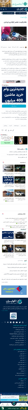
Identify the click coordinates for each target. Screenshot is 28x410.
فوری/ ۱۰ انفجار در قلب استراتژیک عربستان (18, 270)
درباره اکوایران (21, 385)
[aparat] (8, 322)
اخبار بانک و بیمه (21, 364)
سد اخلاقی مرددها (21, 157)
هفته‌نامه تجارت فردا (19, 340)
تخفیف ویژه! (7, 142)
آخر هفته (22, 371)
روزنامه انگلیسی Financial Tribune (17, 334)
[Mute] (17, 143)
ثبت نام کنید (9, 400)
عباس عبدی (23, 125)
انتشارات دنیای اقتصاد (19, 342)
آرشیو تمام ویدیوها (20, 373)
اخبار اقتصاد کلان (21, 351)
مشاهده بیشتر (5, 282)
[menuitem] (8, 130)
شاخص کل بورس (10, 13)
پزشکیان (5, 125)
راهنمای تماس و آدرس (19, 383)
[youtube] (17, 322)
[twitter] (20, 322)
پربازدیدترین (20, 260)
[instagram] (22, 322)
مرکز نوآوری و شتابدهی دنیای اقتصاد (16, 344)
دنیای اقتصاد (16, 125)
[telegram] (13, 322)
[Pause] (15, 143)
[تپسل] (2, 85)
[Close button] (27, 394)
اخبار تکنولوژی (21, 369)
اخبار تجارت (22, 358)
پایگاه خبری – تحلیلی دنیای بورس (17, 338)
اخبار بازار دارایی (21, 362)
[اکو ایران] (22, 9)
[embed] (11, 130)
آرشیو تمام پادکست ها (19, 375)
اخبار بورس (22, 353)
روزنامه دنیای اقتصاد (19, 329)
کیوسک (22, 17)
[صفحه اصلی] (14, 403)
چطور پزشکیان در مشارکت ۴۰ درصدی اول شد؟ (16, 154)
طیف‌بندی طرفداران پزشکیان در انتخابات (17, 151)
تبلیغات (22, 380)
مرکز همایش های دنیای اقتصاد (18, 336)
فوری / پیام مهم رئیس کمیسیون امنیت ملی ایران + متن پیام (14, 279)
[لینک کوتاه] (13, 130)
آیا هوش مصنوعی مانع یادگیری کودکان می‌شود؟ (17, 267)
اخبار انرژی (22, 360)
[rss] (5, 322)
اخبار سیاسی (22, 366)
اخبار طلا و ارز (21, 356)
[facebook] (10, 322)
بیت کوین (24, 13)
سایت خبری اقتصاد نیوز (19, 331)
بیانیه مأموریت (21, 387)
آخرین (25, 260)
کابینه (10, 125)
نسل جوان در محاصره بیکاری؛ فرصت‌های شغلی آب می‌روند (15, 264)
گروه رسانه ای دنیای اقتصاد (18, 327)
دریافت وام (14, 106)
